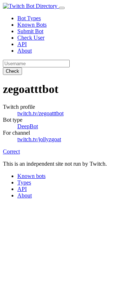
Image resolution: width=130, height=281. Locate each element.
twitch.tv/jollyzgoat (39, 139)
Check (12, 71)
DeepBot (27, 126)
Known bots (31, 176)
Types (24, 182)
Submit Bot (30, 31)
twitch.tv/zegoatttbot (40, 113)
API (22, 44)
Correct (11, 151)
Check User (30, 38)
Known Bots (32, 25)
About (24, 51)
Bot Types (29, 18)
